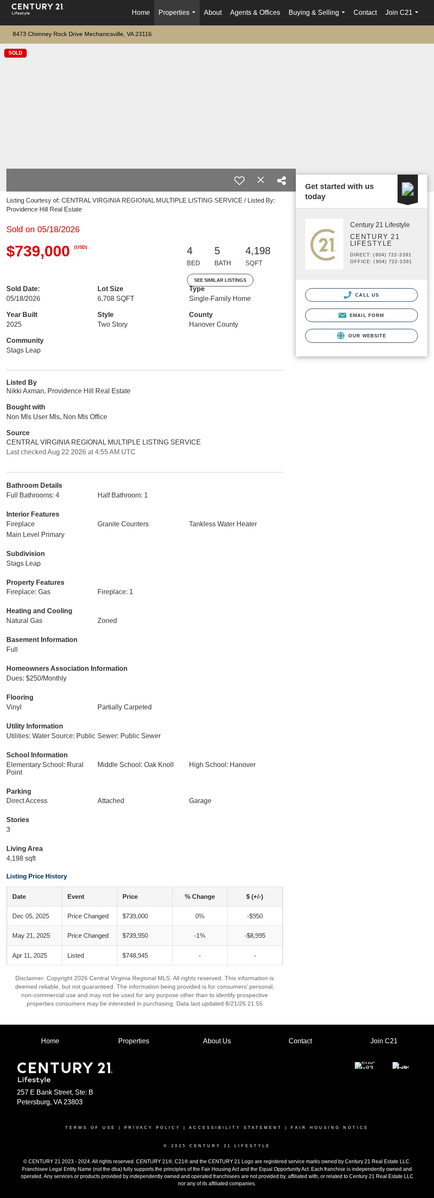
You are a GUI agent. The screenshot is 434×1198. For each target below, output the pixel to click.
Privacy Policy (152, 1128)
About (213, 12)
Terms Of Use (90, 1128)
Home (141, 12)
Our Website (366, 335)
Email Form (366, 315)
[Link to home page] (41, 12)
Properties (179, 17)
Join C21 (403, 17)
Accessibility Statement (235, 1128)
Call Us (366, 294)
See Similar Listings (220, 280)
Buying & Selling (318, 17)
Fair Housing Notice (330, 1128)
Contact (365, 12)
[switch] (239, 180)
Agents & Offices (255, 12)
